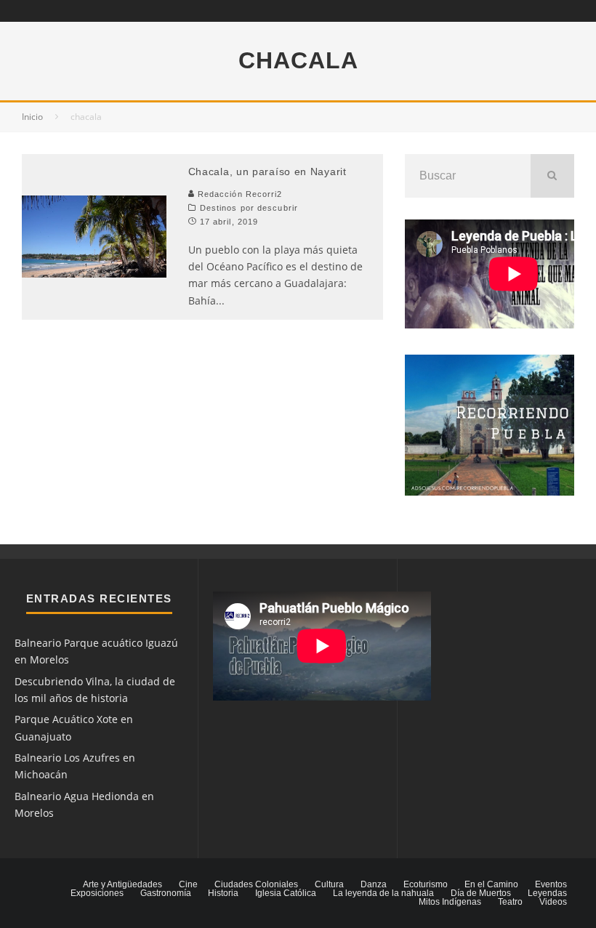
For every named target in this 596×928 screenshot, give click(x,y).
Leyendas (547, 893)
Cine (188, 884)
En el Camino (491, 884)
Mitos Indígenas (450, 901)
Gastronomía (165, 893)
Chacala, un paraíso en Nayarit (267, 171)
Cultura (329, 884)
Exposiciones (97, 893)
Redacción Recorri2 (239, 194)
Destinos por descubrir (249, 207)
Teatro (510, 901)
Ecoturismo (425, 884)
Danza (374, 884)
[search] (552, 176)
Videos (553, 901)
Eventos (551, 884)
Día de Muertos (481, 893)
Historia (223, 893)
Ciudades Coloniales (256, 884)
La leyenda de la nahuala (383, 893)
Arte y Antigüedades (122, 884)
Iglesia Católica (285, 893)
